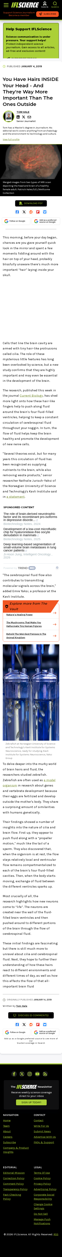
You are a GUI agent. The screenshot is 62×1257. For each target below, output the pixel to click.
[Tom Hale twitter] (24, 117)
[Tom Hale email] (30, 117)
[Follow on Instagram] (29, 1074)
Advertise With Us (45, 1136)
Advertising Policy (45, 1189)
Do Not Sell (41, 1213)
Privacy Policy (42, 1183)
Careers (7, 1136)
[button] (55, 3)
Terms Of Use (42, 1172)
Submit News (42, 1131)
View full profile (11, 139)
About (7, 1131)
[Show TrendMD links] (57, 567)
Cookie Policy (42, 1178)
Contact (38, 1120)
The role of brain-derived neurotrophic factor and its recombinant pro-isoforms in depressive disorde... (30, 517)
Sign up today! (31, 1102)
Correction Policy (13, 1178)
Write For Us (41, 1126)
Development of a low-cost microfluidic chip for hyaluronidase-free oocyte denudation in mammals (29, 532)
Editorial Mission (14, 1172)
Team (6, 1126)
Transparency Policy (15, 1189)
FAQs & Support (44, 1142)
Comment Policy (13, 1183)
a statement (16, 497)
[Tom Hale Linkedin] (19, 117)
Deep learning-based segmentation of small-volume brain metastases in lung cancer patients (29, 547)
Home (7, 1120)
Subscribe (9, 1142)
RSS (56, 1234)
